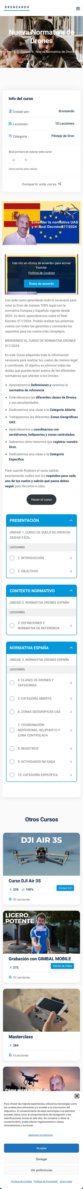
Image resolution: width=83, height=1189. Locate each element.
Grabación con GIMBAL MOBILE (40, 959)
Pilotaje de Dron (62, 136)
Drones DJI (65, 888)
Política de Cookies (21, 1181)
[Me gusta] (14, 160)
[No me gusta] (26, 160)
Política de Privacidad (46, 1181)
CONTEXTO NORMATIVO (32, 591)
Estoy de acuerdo (41, 283)
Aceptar (41, 1148)
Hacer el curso (41, 499)
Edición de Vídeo (62, 966)
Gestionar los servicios (40, 1135)
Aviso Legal (66, 1181)
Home (11, 51)
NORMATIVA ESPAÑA (29, 648)
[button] (77, 1096)
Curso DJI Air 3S (25, 881)
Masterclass (21, 1037)
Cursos (26, 51)
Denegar (41, 1159)
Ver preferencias (41, 1170)
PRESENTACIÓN (24, 520)
